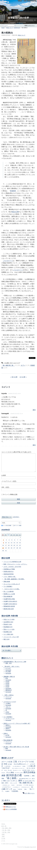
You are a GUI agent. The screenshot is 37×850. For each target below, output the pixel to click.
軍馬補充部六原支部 (9, 606)
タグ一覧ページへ (30, 793)
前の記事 (14, 377)
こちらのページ (8, 260)
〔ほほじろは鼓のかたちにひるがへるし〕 (18, 768)
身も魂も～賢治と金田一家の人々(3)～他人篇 (16, 746)
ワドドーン (8, 696)
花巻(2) (6, 733)
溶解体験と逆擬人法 (9, 676)
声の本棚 (8, 671)
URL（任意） (5, 487)
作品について (9, 27)
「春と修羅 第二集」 (8, 365)
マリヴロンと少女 (19, 772)
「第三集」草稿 (5, 832)
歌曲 (3, 834)
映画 (5, 764)
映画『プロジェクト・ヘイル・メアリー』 (15, 564)
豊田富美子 (8, 690)
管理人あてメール (11, 806)
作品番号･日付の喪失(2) (10, 601)
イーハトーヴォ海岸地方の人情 (12, 561)
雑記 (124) (6, 639)
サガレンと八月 (13, 783)
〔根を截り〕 (13, 785)
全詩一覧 (3, 826)
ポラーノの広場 (7, 762)
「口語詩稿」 (14, 791)
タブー (23, 365)
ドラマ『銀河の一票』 (10, 576)
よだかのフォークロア (10, 701)
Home (2, 27)
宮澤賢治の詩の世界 (18, 18)
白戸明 (7, 735)
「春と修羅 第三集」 (26, 783)
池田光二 (8, 725)
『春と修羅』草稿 (6, 828)
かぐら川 (8, 668)
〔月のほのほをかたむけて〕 (25, 787)
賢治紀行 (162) (8, 624)
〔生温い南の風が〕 (19, 785)
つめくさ (8, 707)
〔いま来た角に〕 (7, 766)
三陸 (15, 761)
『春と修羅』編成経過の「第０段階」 (14, 579)
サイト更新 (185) (8, 634)
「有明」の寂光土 (9, 695)
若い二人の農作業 (9, 591)
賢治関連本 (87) (8, 627)
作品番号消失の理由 (9, 599)
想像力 (16, 780)
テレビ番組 (10, 772)
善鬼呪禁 (13, 191)
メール (3, 840)
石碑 (3, 836)
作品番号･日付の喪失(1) (10, 604)
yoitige (7, 712)
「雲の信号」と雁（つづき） (12, 666)
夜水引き (5, 770)
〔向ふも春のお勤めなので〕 (17, 766)
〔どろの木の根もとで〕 (16, 787)
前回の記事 (15, 212)
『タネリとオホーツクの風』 (12, 589)
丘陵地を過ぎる (31, 785)
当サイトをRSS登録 (11, 809)
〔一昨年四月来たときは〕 (6, 785)
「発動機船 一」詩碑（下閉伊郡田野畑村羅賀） (27, 0)
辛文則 (7, 681)
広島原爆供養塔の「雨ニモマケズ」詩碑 (15, 661)
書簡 (20, 781)
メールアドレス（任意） (9, 481)
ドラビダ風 (25, 785)
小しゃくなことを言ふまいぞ (12, 584)
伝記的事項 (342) (8, 622)
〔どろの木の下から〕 (6, 787)
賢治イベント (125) (9, 629)
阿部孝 (28, 770)
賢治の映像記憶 (8, 596)
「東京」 (25, 789)
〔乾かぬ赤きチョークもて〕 (17, 770)
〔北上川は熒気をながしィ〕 (21, 764)
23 (3, 548)
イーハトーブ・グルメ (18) (11, 637)
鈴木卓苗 (24, 770)
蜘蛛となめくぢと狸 (9, 780)
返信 (34, 410)
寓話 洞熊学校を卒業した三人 (25, 778)
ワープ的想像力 (8, 586)
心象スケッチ (7, 789)
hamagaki (8, 670)
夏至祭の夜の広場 (9, 609)
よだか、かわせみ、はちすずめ (12, 566)
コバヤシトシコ (9, 718)
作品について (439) (9, 619)
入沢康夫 (8, 703)
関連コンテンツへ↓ (30, 25)
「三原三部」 (20, 789)
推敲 (32, 787)
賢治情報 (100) (8, 632)
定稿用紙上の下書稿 (9, 569)
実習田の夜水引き (9, 571)
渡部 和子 (8, 663)
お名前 (3, 475)
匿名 (6, 748)
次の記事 (22, 377)
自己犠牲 (10, 764)
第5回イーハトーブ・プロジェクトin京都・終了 (17, 723)
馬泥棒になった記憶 (9, 594)
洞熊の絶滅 (7, 581)
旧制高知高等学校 (9, 574)
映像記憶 (14, 789)
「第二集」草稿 (5, 830)
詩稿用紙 (23, 766)
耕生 (6, 678)
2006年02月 (17, 27)
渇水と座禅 (10, 770)
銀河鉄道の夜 (14, 775)
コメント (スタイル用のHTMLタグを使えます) (16, 452)
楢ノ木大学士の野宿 (27, 780)
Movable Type (30, 847)
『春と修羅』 (11, 778)
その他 (3, 838)
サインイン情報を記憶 (10, 494)
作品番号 (7, 791)
